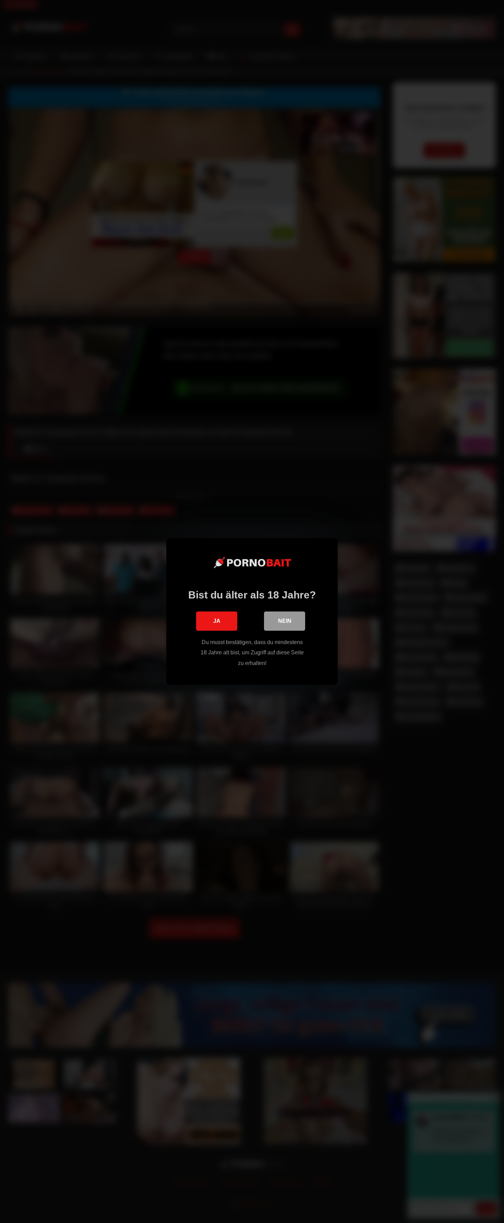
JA (216, 621)
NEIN (284, 621)
